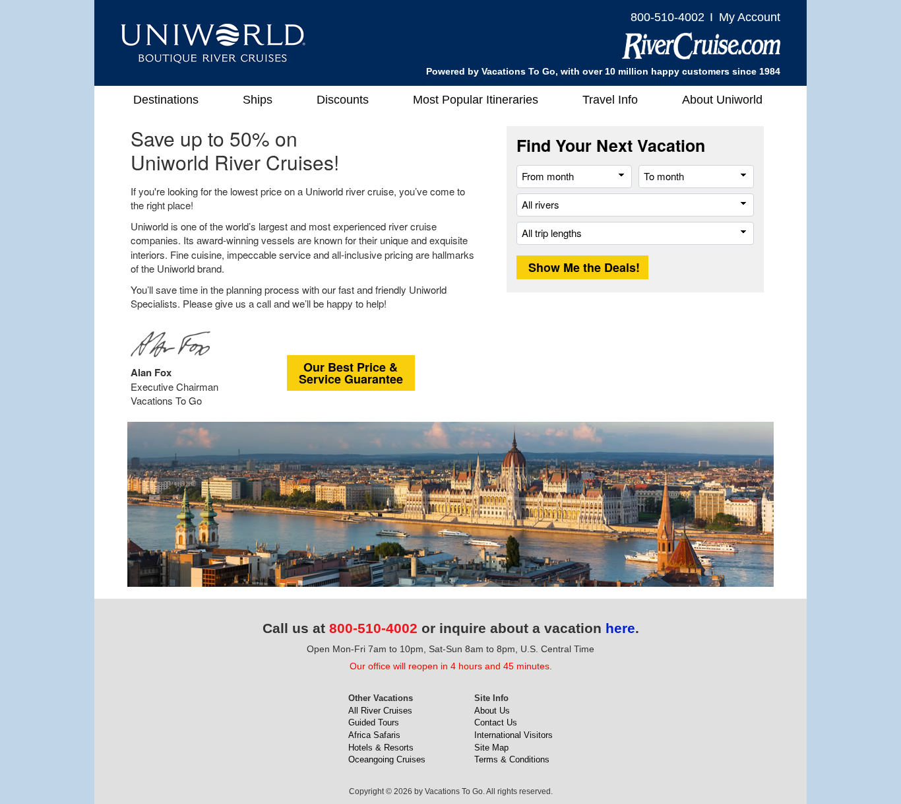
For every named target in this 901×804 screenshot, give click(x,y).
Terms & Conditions (511, 759)
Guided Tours (373, 722)
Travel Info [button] (610, 99)
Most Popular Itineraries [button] (475, 99)
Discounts (343, 99)
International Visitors (513, 735)
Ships (257, 99)
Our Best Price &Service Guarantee (351, 372)
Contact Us (495, 722)
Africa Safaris (374, 735)
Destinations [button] (166, 99)
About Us (492, 711)
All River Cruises (380, 711)
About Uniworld (722, 99)
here (620, 628)
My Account (749, 17)
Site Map (491, 748)
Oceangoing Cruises (386, 759)
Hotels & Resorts (381, 748)
